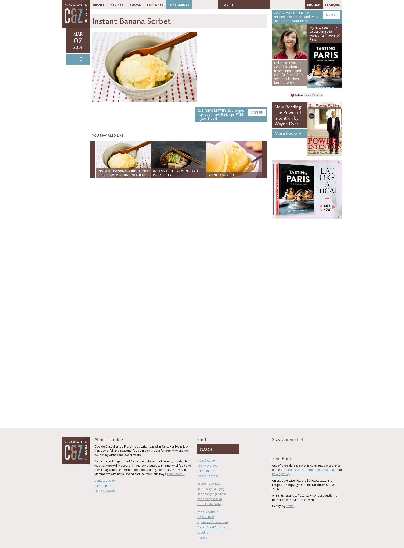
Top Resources (207, 466)
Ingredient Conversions (212, 522)
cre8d (290, 506)
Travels (202, 538)
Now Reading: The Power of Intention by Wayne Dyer (288, 115)
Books (135, 4)
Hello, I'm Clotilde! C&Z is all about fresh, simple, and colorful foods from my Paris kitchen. (289, 73)
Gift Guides (179, 4)
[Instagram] (293, 4)
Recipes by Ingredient (211, 494)
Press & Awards (104, 491)
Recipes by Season (209, 499)
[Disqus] (179, 242)
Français (332, 5)
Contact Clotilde (105, 481)
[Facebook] (273, 4)
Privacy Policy (281, 474)
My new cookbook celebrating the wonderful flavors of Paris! (324, 33)
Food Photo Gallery (210, 504)
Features (155, 4)
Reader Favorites (208, 484)
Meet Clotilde (206, 460)
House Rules (296, 470)
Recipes (117, 4)
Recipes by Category (210, 489)
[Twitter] (280, 4)
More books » (287, 133)
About (99, 4)
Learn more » (176, 474)
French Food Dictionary (212, 527)
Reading (202, 532)
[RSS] (300, 4)
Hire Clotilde (102, 486)
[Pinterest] (286, 4)
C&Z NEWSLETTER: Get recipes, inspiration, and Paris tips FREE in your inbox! (230, 114)
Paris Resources (207, 512)
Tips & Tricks (205, 517)
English (313, 5)
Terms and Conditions (320, 470)
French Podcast (207, 476)
